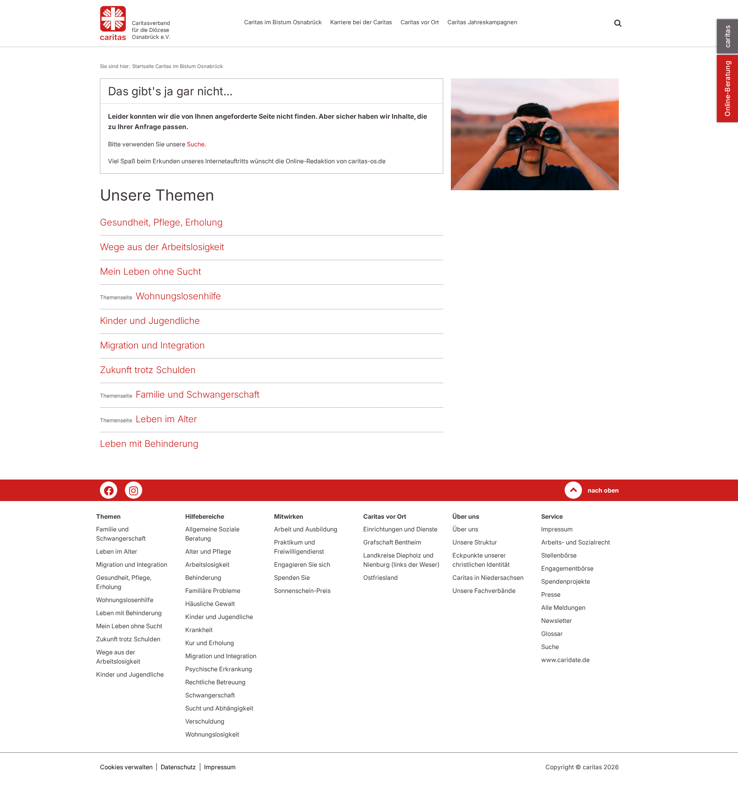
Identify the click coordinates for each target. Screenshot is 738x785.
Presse (550, 594)
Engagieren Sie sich (302, 564)
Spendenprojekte (565, 581)
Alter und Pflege (208, 551)
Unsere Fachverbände (483, 590)
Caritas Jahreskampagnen (482, 22)
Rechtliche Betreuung (215, 682)
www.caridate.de (565, 660)
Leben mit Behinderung (149, 443)
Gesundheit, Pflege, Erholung (161, 222)
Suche (195, 144)
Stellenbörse (559, 555)
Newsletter (556, 620)
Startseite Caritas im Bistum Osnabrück (177, 66)
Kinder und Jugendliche (150, 320)
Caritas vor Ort (420, 22)
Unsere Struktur (474, 542)
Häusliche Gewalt (210, 603)
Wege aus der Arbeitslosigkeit (162, 246)
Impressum (557, 529)
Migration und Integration (152, 345)
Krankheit (199, 630)
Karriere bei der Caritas (361, 22)
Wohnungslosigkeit (212, 734)
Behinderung (203, 577)
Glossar (552, 633)
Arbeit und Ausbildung (305, 529)
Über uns (465, 529)
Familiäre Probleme (212, 590)
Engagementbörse (567, 568)
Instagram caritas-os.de (133, 490)
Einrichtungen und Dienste (400, 529)
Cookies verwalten (126, 767)
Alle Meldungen (563, 607)
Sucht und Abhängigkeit (219, 708)
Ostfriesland (380, 577)
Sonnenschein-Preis (302, 590)
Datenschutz (178, 767)
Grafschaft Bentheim (392, 542)
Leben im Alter (166, 419)
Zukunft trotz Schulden (148, 369)
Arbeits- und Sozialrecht (575, 542)
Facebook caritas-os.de (108, 490)
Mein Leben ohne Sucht (150, 271)
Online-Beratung (727, 88)
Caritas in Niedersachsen (488, 577)
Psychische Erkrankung (218, 669)
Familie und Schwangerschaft (197, 394)
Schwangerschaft (210, 695)
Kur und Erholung (209, 643)
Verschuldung (204, 721)
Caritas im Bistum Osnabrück (283, 22)
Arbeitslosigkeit (207, 564)
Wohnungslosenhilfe (178, 296)
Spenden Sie (292, 577)
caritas (727, 36)
